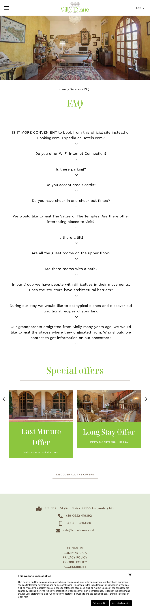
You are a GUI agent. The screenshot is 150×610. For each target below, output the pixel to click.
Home (62, 89)
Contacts (75, 548)
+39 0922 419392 (78, 516)
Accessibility (75, 567)
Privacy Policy (75, 558)
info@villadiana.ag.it (78, 530)
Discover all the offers (75, 474)
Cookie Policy (75, 562)
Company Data (75, 553)
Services (75, 89)
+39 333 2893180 (78, 523)
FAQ (86, 89)
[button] (5, 399)
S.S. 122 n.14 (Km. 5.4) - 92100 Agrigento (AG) (79, 508)
